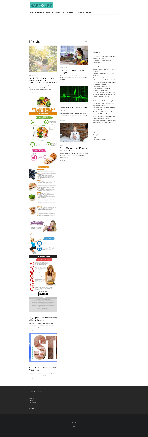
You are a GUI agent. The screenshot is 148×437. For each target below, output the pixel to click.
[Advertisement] (74, 26)
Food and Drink (59, 12)
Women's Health (46, 315)
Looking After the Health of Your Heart (73, 109)
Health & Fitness (32, 75)
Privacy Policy (96, 134)
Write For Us (96, 130)
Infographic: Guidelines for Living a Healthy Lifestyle (43, 319)
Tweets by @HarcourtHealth (36, 391)
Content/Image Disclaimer (100, 139)
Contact (95, 132)
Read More (31, 92)
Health (30, 364)
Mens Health (49, 12)
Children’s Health (71, 12)
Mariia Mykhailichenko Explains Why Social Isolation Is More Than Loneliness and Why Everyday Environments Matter (104, 94)
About (94, 137)
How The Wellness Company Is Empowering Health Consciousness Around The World (43, 80)
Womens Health (39, 12)
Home (31, 12)
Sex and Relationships (84, 12)
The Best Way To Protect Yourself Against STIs (42, 368)
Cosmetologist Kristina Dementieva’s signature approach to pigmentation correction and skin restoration (102, 88)
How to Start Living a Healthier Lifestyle (73, 71)
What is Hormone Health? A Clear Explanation (74, 149)
